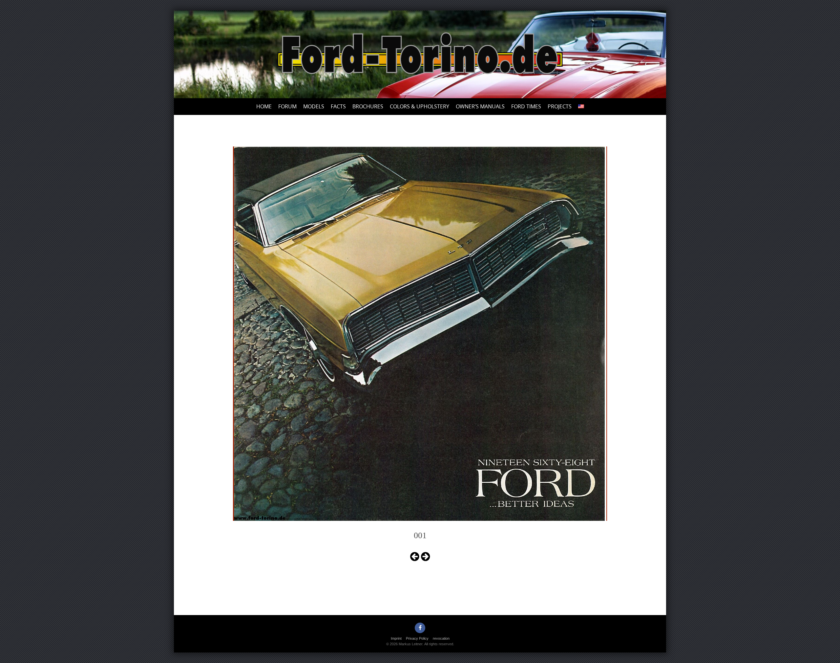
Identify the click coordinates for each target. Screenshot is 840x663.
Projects (560, 106)
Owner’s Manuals (480, 106)
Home (264, 106)
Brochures (367, 106)
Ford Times (526, 106)
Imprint (396, 638)
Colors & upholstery (419, 106)
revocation (441, 638)
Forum (287, 106)
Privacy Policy (417, 638)
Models (313, 106)
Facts (338, 106)
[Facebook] (420, 628)
